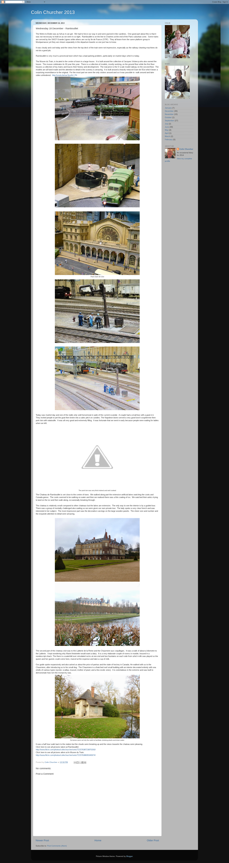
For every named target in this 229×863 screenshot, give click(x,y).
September (169, 121)
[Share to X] (80, 762)
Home (97, 840)
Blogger (129, 856)
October (168, 117)
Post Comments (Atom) (57, 846)
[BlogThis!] (77, 762)
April (167, 133)
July (166, 124)
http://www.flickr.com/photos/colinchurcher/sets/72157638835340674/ (66, 755)
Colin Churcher (186, 149)
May (166, 130)
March (167, 136)
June (167, 127)
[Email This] (75, 762)
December (169, 111)
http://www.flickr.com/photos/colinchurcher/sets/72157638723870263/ (66, 750)
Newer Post (42, 840)
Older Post (153, 840)
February (169, 140)
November (169, 114)
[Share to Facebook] (82, 762)
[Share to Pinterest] (85, 762)
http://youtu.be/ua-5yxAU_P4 (64, 75)
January (168, 108)
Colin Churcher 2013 (53, 12)
